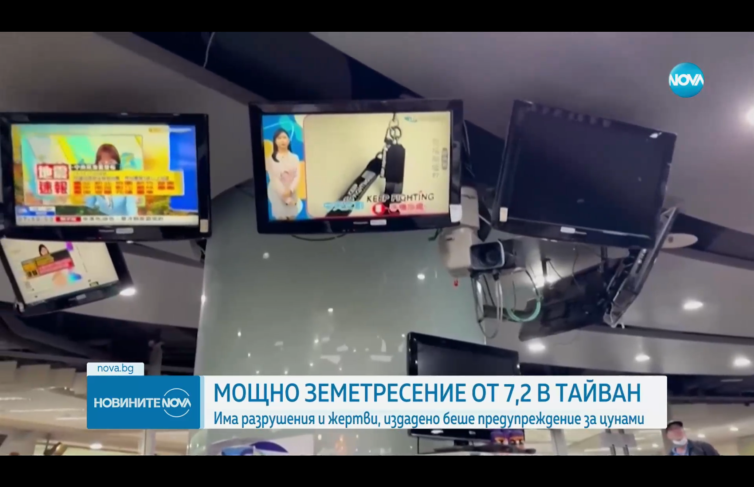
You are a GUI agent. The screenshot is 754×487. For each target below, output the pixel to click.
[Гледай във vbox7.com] (738, 475)
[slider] (167, 464)
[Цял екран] (720, 475)
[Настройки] (737, 15)
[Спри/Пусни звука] (33, 475)
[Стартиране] (15, 475)
